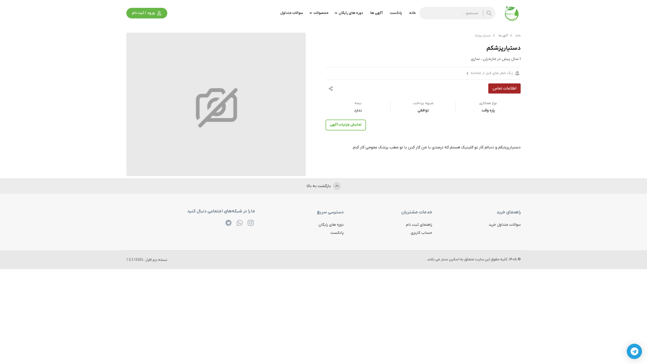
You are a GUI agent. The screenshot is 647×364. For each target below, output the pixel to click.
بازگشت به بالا (319, 186)
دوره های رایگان (331, 224)
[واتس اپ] (239, 223)
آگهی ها (503, 36)
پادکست (337, 232)
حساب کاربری (421, 232)
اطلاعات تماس (504, 88)
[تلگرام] (228, 223)
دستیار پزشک (483, 36)
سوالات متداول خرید (505, 224)
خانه (518, 36)
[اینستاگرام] (250, 223)
